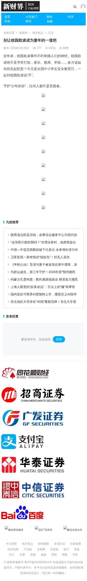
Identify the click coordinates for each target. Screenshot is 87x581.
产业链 (28, 549)
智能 (64, 554)
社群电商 (75, 543)
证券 (22, 554)
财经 (50, 16)
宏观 (33, 554)
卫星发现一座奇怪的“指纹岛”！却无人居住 (40, 257)
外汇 (12, 554)
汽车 (75, 554)
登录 (59, 339)
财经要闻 (43, 543)
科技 (7, 21)
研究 (28, 21)
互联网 (41, 549)
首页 (7, 16)
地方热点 (37, 32)
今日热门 (31, 16)
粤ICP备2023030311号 (38, 562)
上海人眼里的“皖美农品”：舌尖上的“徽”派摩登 (43, 287)
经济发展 (13, 549)
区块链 (54, 549)
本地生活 (59, 543)
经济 (71, 16)
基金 (77, 549)
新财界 (23, 32)
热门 (66, 549)
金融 (50, 21)
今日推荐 (11, 543)
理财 (54, 554)
